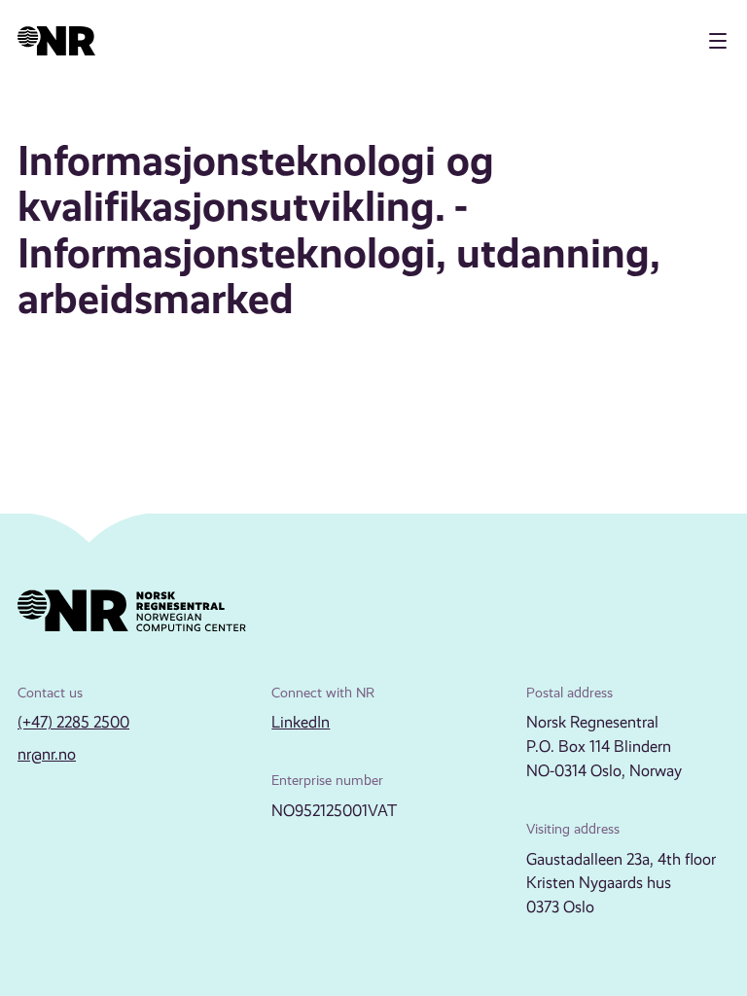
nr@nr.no (47, 754)
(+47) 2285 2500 (73, 722)
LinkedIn (300, 722)
